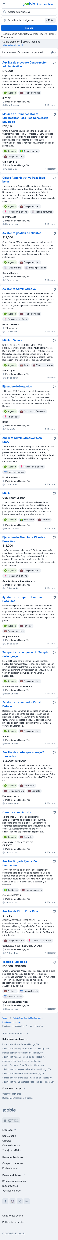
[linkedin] (27, 1201)
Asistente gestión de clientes (21, 233)
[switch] (53, 52)
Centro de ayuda (11, 1145)
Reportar (51, 105)
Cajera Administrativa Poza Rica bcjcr (23, 179)
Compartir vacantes (12, 1163)
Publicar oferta (10, 1168)
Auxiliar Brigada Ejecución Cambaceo (19, 863)
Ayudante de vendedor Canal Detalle (21, 704)
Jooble (21, 1233)
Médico (7, 493)
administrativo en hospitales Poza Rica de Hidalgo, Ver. (28, 1082)
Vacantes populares (11, 1093)
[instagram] (12, 1201)
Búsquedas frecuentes (14, 1033)
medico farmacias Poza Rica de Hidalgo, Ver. (23, 1065)
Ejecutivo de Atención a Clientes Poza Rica (23, 539)
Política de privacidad (13, 1222)
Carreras (6, 1140)
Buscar (29, 27)
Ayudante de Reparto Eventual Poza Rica (22, 599)
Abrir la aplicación (47, 4)
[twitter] (20, 1201)
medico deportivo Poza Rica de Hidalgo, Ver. (23, 1052)
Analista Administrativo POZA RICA (22, 439)
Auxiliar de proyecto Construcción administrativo (24, 64)
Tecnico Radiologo (14, 961)
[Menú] (4, 4)
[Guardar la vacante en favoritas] (54, 63)
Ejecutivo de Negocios (17, 386)
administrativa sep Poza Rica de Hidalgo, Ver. (23, 1073)
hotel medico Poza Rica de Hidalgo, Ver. (21, 1044)
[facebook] (5, 1201)
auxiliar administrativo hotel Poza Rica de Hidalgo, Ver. (27, 1077)
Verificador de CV (11, 1190)
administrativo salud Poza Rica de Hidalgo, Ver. (24, 1057)
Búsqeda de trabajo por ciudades (17, 1098)
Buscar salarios (10, 1185)
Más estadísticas (11, 45)
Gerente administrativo (17, 812)
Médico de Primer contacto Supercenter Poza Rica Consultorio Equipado (25, 117)
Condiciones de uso (12, 1215)
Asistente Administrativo (19, 288)
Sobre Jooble (9, 1135)
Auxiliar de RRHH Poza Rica (20, 911)
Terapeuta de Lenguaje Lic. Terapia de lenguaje (25, 654)
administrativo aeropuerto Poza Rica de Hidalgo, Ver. (27, 1069)
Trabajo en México (11, 1150)
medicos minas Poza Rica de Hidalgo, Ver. (21, 1061)
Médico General (12, 340)
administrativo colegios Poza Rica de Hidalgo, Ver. (25, 1048)
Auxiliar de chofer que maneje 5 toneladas (23, 754)
